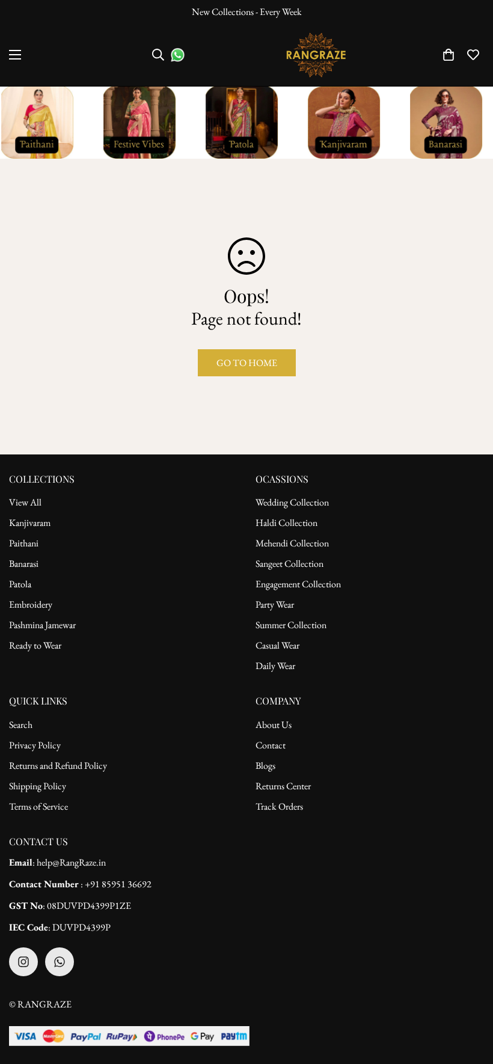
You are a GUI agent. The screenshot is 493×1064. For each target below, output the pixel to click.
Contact (271, 745)
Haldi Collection (286, 522)
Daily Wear (275, 665)
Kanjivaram (30, 522)
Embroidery (30, 604)
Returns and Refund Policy (58, 765)
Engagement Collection (298, 584)
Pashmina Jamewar (42, 625)
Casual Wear (277, 645)
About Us (274, 724)
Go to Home (246, 362)
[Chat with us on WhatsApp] (177, 55)
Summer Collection (291, 625)
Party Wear (275, 604)
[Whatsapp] (59, 961)
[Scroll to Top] (469, 998)
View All (25, 502)
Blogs (265, 765)
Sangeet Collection (289, 563)
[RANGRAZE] (316, 55)
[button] (448, 55)
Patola (20, 584)
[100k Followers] (23, 961)
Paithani (23, 543)
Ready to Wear (35, 645)
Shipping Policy (37, 786)
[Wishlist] (473, 54)
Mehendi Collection (292, 543)
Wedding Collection (292, 502)
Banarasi (23, 563)
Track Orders (279, 806)
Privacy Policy (35, 745)
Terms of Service (38, 806)
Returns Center (283, 786)
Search (20, 724)
